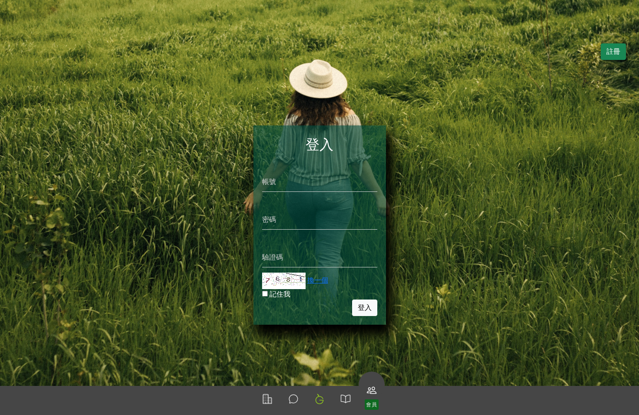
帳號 (269, 181)
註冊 (613, 51)
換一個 (317, 280)
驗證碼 (272, 257)
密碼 (269, 219)
